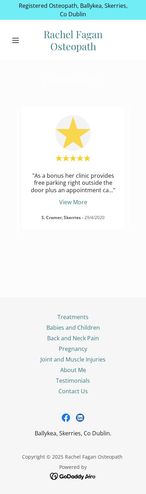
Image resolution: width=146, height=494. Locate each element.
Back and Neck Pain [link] (73, 338)
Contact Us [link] (73, 391)
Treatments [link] (73, 317)
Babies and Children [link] (73, 327)
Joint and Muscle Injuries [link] (73, 359)
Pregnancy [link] (73, 349)
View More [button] (73, 202)
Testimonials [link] (73, 380)
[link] (73, 40)
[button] (18, 40)
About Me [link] (73, 370)
